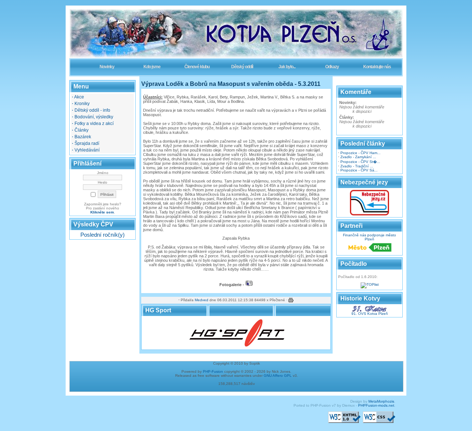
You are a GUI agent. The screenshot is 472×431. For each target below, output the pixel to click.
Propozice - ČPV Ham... (360, 153)
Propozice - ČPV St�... (360, 162)
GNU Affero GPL (278, 375)
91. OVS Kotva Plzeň (369, 314)
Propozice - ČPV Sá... (359, 170)
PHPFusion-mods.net (376, 405)
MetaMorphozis (381, 401)
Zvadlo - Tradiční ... (356, 166)
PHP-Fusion (213, 371)
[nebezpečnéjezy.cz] (369, 214)
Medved (201, 300)
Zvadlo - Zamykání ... (358, 157)
